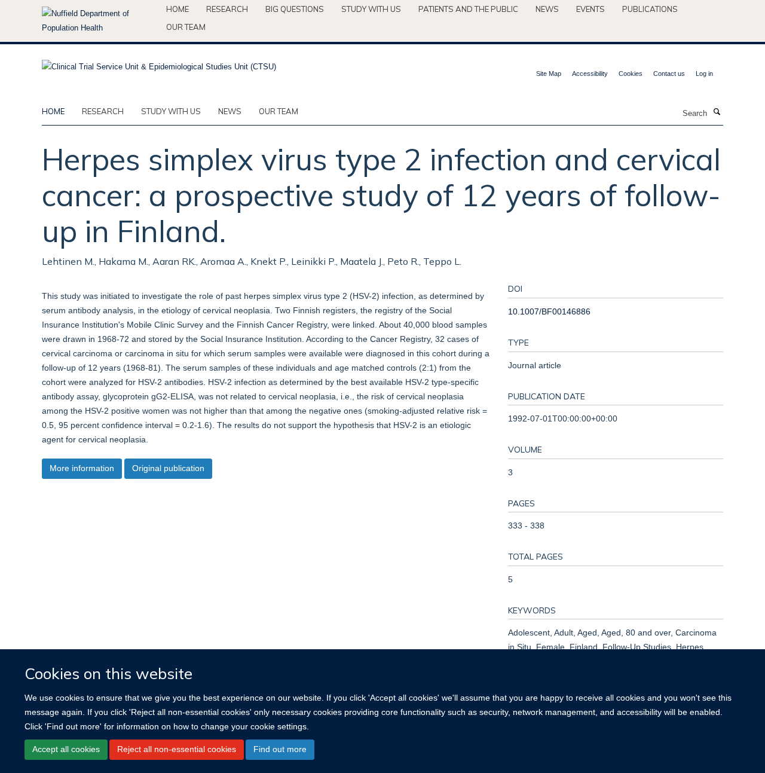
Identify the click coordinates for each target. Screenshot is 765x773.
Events (590, 9)
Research (227, 9)
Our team (186, 27)
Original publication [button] (168, 468)
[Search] (716, 112)
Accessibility (590, 73)
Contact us (669, 73)
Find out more (280, 749)
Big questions (294, 9)
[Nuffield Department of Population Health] (99, 21)
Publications (650, 9)
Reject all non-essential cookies (176, 749)
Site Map (548, 73)
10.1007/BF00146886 (549, 311)
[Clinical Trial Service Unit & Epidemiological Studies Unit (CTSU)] (159, 63)
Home (177, 9)
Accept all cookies (66, 749)
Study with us (371, 9)
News (547, 9)
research (103, 111)
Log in (704, 73)
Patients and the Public (468, 9)
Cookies (630, 73)
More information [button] (82, 468)
